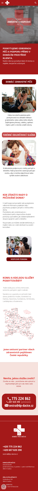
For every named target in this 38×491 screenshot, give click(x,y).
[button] (2, 3)
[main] (19, 55)
